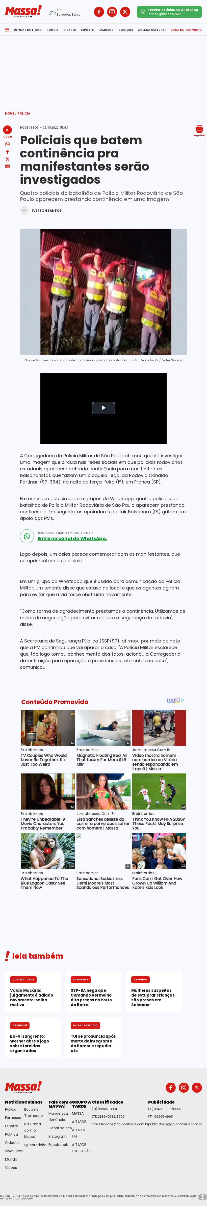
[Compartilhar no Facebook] (7, 153)
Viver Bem (14, 1151)
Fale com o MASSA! (60, 1104)
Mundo (11, 1159)
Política (11, 1134)
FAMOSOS (106, 30)
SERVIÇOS (126, 30)
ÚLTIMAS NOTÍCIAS (27, 30)
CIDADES (69, 30)
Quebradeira (35, 1144)
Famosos (13, 1117)
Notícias (14, 1102)
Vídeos (11, 1167)
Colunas (33, 1102)
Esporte (11, 1126)
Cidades (12, 1142)
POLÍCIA (52, 30)
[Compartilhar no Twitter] (8, 160)
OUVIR (7, 136)
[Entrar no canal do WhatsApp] (27, 536)
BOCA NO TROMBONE (186, 30)
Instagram (57, 1136)
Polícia (23, 113)
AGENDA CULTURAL (152, 30)
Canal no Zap (60, 1128)
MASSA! (78, 1113)
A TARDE (79, 1121)
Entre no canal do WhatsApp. (72, 538)
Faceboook (58, 1144)
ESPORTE (87, 30)
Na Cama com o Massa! (32, 1130)
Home (11, 113)
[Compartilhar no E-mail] (7, 166)
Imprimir (199, 135)
